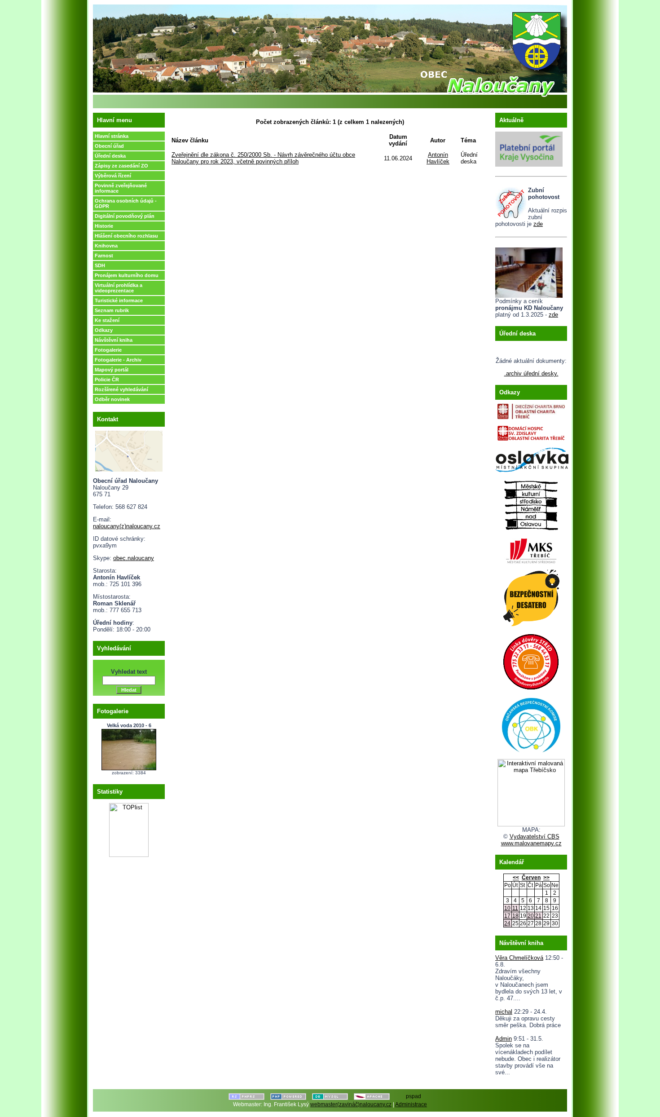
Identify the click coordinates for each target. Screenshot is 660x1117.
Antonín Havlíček (438, 158)
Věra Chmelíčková (519, 957)
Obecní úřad (109, 146)
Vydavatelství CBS (534, 836)
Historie (104, 226)
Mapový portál (111, 369)
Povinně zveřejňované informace (121, 188)
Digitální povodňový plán (124, 216)
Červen (531, 877)
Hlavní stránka (111, 136)
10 (507, 908)
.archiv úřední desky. (531, 373)
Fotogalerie (108, 350)
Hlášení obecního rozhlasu (126, 235)
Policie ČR (107, 379)
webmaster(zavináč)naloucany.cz (351, 1104)
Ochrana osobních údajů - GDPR (126, 203)
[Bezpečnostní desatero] (531, 595)
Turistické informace (119, 300)
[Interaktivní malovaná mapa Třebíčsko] (531, 824)
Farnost (104, 255)
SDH (100, 265)
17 (507, 916)
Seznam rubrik (112, 310)
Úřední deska (110, 156)
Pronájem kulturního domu (126, 275)
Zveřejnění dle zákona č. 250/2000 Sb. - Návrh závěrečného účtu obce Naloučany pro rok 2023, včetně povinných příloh (263, 158)
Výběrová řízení (113, 175)
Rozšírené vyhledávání (121, 389)
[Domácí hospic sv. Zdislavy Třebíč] (531, 431)
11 (515, 908)
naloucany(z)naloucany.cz (126, 526)
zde (538, 224)
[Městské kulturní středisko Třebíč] (531, 548)
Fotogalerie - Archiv (118, 359)
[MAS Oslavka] (531, 458)
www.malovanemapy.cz (531, 843)
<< (516, 877)
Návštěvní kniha (113, 340)
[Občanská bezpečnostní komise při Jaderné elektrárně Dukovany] (531, 723)
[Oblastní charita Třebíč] (531, 409)
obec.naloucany (133, 558)
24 (507, 923)
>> (546, 877)
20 (531, 916)
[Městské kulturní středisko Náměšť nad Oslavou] (531, 502)
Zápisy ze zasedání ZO (121, 165)
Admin (503, 1038)
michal (503, 1011)
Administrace (411, 1104)
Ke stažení (107, 320)
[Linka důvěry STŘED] (531, 660)
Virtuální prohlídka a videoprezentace (118, 288)
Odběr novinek (112, 399)
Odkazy (104, 330)
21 (538, 916)
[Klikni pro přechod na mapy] (129, 449)
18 (515, 916)
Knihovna (106, 245)
